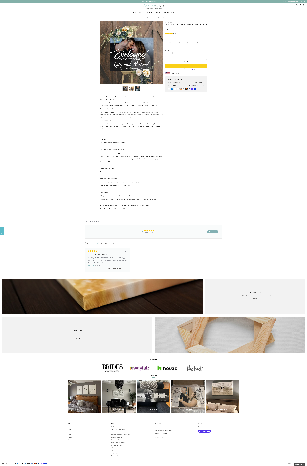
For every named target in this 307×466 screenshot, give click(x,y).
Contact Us (114, 426)
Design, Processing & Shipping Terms (120, 434)
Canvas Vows (168, 22)
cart (119, 153)
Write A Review (212, 232)
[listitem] (153, 1)
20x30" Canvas (200, 42)
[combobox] (92, 243)
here (128, 171)
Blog (172, 12)
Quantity (167, 50)
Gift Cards (113, 447)
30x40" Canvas (180, 46)
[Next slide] (160, 52)
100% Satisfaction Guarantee (118, 429)
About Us (166, 12)
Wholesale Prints (115, 455)
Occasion (149, 12)
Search (113, 450)
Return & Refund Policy (117, 437)
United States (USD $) (6, 463)
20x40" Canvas (170, 46)
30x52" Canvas (190, 46)
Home (134, 12)
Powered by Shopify (291, 463)
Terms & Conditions (116, 440)
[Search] (304, 5)
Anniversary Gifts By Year (117, 432)
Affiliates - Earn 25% (116, 445)
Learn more (77, 338)
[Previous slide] (103, 52)
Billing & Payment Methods (118, 442)
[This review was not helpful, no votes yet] (125, 268)
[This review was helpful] (122, 268)
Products (141, 12)
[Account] (297, 5)
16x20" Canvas (180, 42)
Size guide (205, 40)
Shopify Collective (115, 453)
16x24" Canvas (190, 42)
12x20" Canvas (170, 42)
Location (158, 12)
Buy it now (186, 66)
